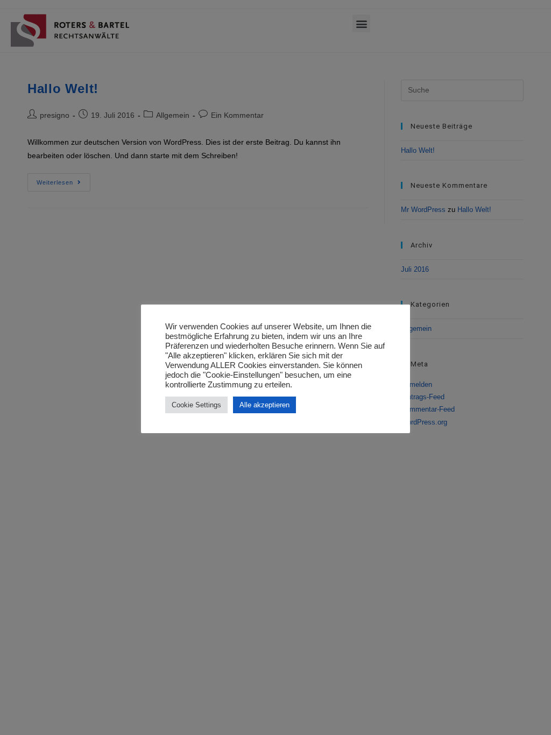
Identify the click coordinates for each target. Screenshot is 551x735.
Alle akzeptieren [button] (264, 405)
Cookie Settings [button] (196, 405)
